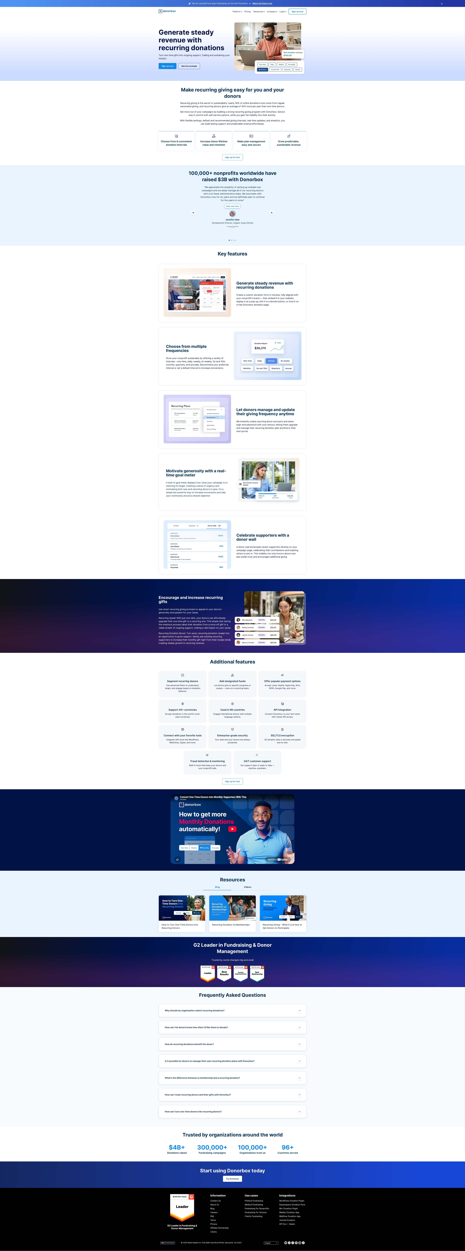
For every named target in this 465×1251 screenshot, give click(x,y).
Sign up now (297, 11)
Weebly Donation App (289, 1212)
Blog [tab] (217, 887)
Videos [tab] (247, 887)
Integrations (287, 1195)
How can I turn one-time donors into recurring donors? (193, 1111)
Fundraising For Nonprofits (257, 1208)
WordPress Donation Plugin (291, 1200)
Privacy (213, 1224)
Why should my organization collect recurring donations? (195, 1010)
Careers (213, 1212)
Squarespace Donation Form (292, 1204)
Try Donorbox (232, 1179)
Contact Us (215, 1200)
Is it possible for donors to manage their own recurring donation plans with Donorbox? (210, 1061)
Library (213, 1232)
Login (282, 11)
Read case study (232, 206)
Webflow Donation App (290, 1216)
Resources (258, 11)
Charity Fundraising (253, 1216)
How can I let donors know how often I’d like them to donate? (196, 1027)
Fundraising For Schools (256, 1212)
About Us (214, 1204)
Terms (213, 1220)
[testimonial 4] (235, 240)
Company (271, 11)
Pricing (247, 11)
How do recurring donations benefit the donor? (189, 1044)
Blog (212, 1208)
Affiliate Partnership (219, 1228)
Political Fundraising (254, 1200)
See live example (189, 66)
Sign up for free (232, 157)
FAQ (212, 1216)
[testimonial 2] (231, 240)
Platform (236, 11)
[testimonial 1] (229, 240)
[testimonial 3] (233, 240)
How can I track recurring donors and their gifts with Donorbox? (198, 1094)
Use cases (251, 1195)
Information (218, 1195)
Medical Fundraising (254, 1204)
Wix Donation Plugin (288, 1208)
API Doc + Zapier (287, 1224)
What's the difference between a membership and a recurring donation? (202, 1078)
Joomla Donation (287, 1220)
